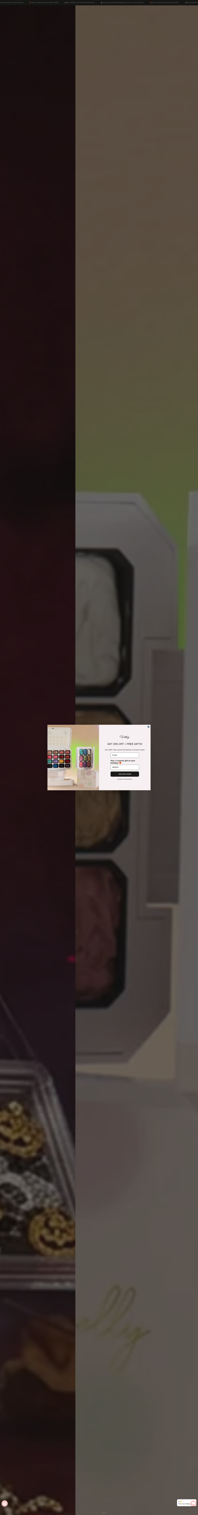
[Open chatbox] (193, 1503)
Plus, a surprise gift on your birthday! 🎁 (123, 762)
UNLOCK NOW (124, 774)
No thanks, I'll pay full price (124, 779)
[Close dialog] (148, 727)
